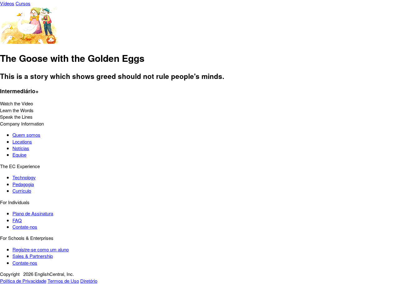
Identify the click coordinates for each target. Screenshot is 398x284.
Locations (22, 141)
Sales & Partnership (32, 256)
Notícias (20, 148)
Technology (24, 177)
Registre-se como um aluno (40, 249)
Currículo (21, 190)
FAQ (17, 220)
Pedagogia (23, 184)
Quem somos (26, 134)
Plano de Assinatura (32, 213)
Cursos (23, 3)
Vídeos (7, 3)
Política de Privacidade (23, 280)
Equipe (19, 154)
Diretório (88, 280)
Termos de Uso (63, 280)
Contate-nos (24, 226)
